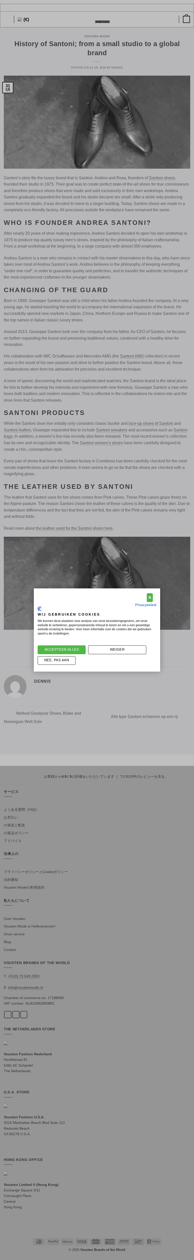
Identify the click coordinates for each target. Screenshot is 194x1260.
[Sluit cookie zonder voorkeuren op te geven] (150, 597)
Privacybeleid (145, 605)
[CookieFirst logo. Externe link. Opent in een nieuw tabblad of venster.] (39, 609)
